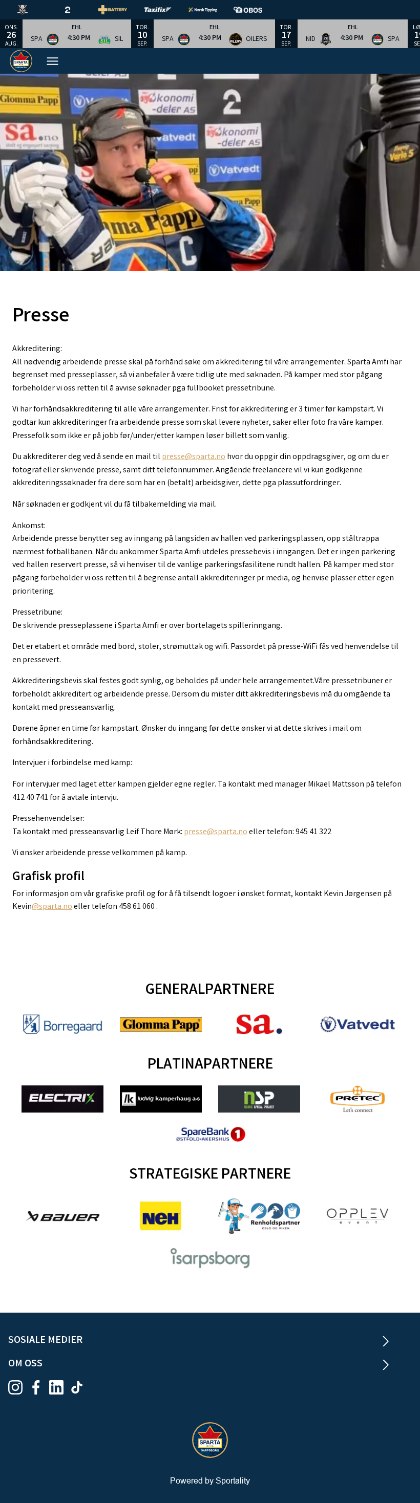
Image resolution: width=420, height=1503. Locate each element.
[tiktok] (80, 1387)
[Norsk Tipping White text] (211, 9)
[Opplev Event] (357, 1216)
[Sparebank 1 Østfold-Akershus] (210, 1134)
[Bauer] (62, 1216)
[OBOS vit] (256, 9)
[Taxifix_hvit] (165, 9)
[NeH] (161, 1215)
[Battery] (120, 9)
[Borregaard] (62, 1024)
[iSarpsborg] (210, 1258)
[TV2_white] (75, 9)
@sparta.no (52, 907)
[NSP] (259, 1099)
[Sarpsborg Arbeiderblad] (259, 1024)
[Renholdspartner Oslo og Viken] (259, 1216)
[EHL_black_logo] (30, 9)
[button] (77, 33)
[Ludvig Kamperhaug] (161, 1099)
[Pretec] (357, 1099)
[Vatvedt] (357, 1024)
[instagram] (18, 1387)
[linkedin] (59, 1387)
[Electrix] (62, 1099)
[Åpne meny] (52, 61)
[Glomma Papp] (161, 1024)
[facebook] (39, 1387)
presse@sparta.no (193, 457)
